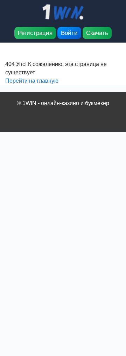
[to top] (110, 314)
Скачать (97, 33)
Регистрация (35, 33)
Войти (69, 33)
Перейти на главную (31, 81)
